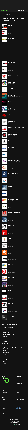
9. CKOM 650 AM (5, 341)
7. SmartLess (4, 361)
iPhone (3, 408)
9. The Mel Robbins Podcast (7, 365)
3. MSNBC (4, 330)
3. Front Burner (5, 354)
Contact (17, 392)
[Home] (2, 14)
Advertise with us (19, 383)
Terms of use (4, 392)
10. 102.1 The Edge (5, 343)
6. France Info (4, 336)
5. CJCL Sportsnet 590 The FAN (8, 334)
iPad (3, 410)
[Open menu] (26, 10)
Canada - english (14, 419)
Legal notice (4, 397)
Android (3, 413)
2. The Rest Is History (6, 352)
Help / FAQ (18, 397)
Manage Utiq (4, 399)
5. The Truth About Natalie (7, 357)
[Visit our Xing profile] (19, 408)
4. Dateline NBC (5, 356)
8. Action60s (4, 340)
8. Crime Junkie (5, 363)
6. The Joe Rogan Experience (7, 359)
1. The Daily (4, 350)
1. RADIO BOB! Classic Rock (7, 327)
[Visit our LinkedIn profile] (17, 408)
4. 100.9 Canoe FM (5, 332)
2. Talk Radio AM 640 (6, 329)
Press (17, 381)
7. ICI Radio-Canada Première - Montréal (10, 338)
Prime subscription (20, 399)
